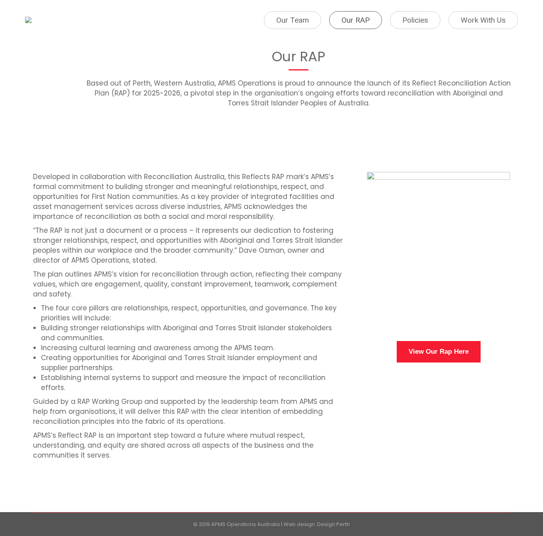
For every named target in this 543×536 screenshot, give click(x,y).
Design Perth (333, 524)
